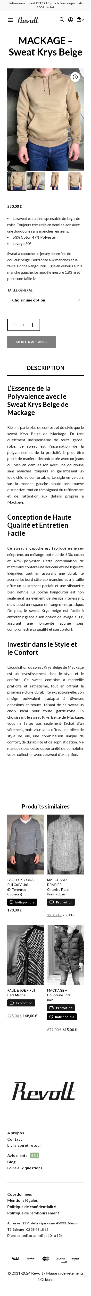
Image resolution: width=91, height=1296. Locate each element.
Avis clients (17, 1155)
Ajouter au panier (32, 342)
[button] (75, 77)
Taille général (20, 290)
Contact (14, 1139)
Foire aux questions (24, 1167)
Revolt (37, 1273)
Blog (11, 1161)
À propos (15, 1132)
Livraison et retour (24, 1145)
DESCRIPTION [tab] (45, 367)
